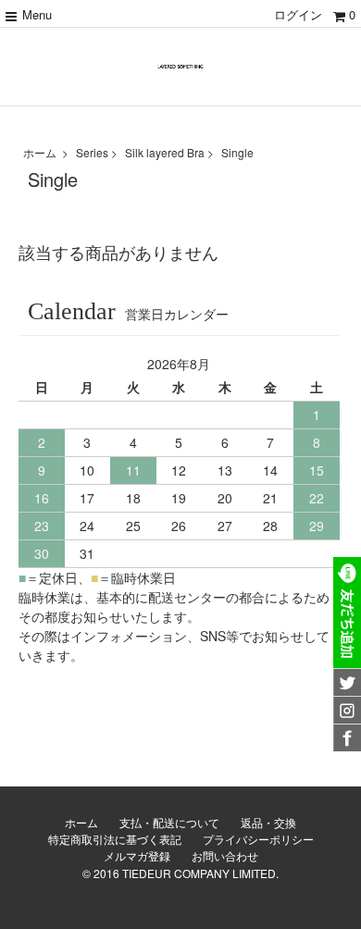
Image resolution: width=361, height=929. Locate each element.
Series (92, 152)
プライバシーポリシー (258, 839)
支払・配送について (169, 822)
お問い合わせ (225, 855)
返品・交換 (268, 822)
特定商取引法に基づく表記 (114, 839)
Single (237, 152)
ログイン (298, 14)
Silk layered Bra (165, 152)
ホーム (39, 152)
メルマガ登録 (137, 855)
